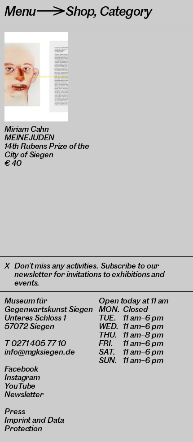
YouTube (19, 385)
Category (126, 11)
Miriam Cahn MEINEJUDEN (29, 133)
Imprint (17, 420)
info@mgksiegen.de (39, 351)
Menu (20, 11)
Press (14, 411)
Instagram (22, 377)
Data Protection (34, 424)
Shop (80, 11)
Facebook (21, 368)
